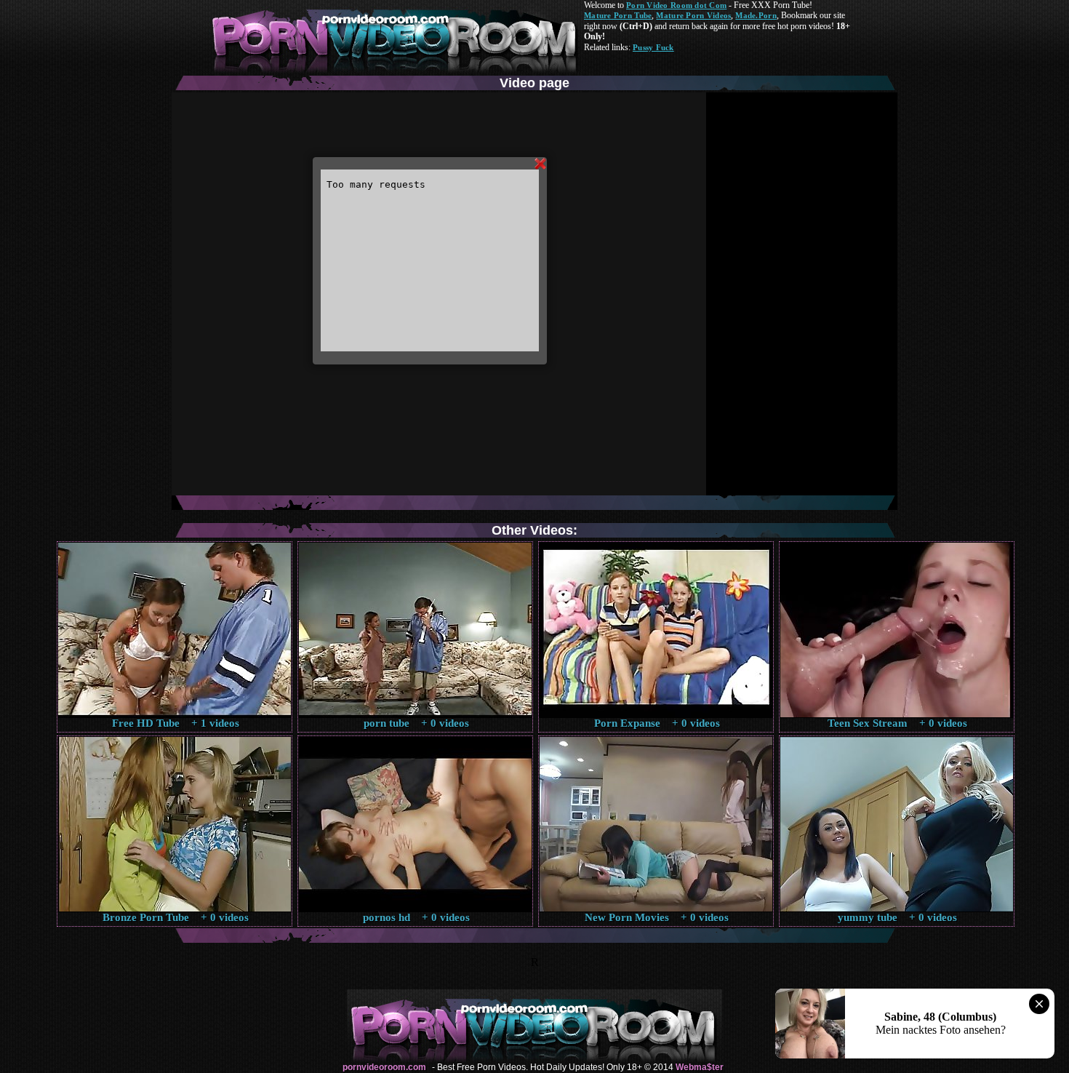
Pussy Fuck (653, 47)
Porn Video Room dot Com (676, 5)
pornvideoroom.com (384, 1067)
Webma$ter (700, 1067)
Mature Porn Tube (618, 15)
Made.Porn (755, 15)
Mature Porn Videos (693, 15)
